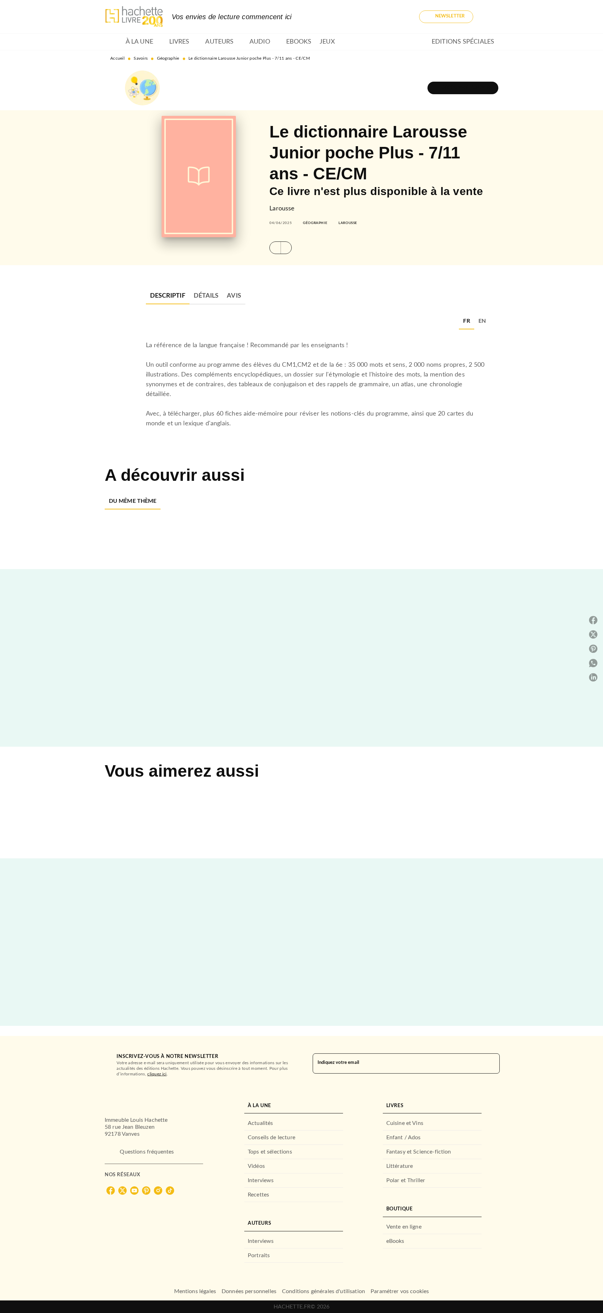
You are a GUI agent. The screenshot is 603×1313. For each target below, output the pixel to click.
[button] (446, 16)
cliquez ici (156, 1074)
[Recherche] (490, 16)
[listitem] (111, 1190)
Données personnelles (249, 1291)
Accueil (117, 58)
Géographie (168, 58)
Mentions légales (195, 1291)
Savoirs (141, 58)
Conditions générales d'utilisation (323, 1291)
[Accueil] (134, 16)
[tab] (113, 41)
